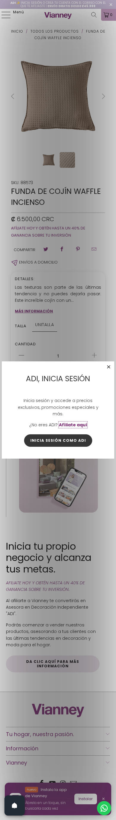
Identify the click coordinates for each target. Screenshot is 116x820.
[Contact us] (104, 808)
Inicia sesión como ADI (58, 440)
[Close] (109, 366)
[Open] (14, 805)
